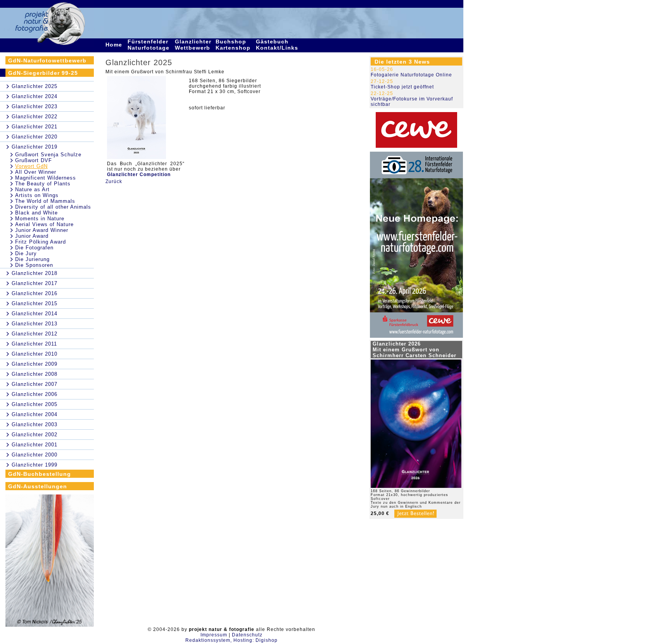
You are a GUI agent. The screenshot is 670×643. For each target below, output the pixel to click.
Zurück (113, 181)
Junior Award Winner (41, 230)
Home (114, 44)
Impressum (213, 635)
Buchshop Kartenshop (234, 44)
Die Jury (26, 253)
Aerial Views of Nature (44, 224)
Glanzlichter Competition (139, 174)
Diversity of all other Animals (53, 207)
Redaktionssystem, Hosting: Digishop (231, 640)
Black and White (36, 213)
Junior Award (31, 236)
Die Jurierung (32, 259)
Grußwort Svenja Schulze (48, 154)
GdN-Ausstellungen (37, 486)
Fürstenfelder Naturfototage (149, 44)
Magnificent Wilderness (45, 178)
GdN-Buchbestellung (39, 474)
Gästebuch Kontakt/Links (278, 44)
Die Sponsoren (34, 265)
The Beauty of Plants (43, 184)
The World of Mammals (45, 201)
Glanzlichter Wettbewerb (193, 44)
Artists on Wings (37, 195)
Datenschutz (247, 635)
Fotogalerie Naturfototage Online (411, 75)
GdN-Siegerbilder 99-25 (43, 73)
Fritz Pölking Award (40, 242)
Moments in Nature (39, 218)
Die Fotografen (34, 248)
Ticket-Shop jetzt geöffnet (402, 87)
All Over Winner (35, 172)
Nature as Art (32, 189)
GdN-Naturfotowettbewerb (47, 60)
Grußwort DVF (33, 160)
